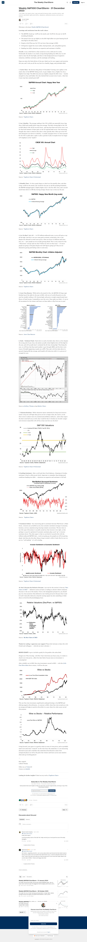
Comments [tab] (22, 819)
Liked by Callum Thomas (27, 833)
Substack (37, 939)
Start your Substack (40, 935)
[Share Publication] (70, 2)
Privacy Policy (53, 928)
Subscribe (75, 2)
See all (21, 912)
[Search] (67, 2)
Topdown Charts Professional (32, 177)
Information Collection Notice (43, 928)
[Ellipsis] (67, 832)
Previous (24, 809)
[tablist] (25, 819)
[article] (43, 884)
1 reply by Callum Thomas (29, 845)
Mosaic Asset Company (27, 832)
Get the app (50, 935)
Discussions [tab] (29, 876)
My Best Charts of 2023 (30, 638)
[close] (56, 904)
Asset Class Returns (29, 334)
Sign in (83, 2)
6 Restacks (35, 800)
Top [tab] (20, 876)
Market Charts (42, 406)
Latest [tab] (23, 876)
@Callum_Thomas (28, 406)
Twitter (28, 767)
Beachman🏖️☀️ (25, 849)
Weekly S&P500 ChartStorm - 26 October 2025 (33, 891)
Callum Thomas (25, 19)
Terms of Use (50, 927)
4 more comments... (23, 870)
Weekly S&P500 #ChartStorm (40, 27)
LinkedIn (27, 769)
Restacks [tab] (28, 819)
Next (64, 809)
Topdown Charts (28, 117)
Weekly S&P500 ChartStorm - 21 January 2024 (33, 880)
